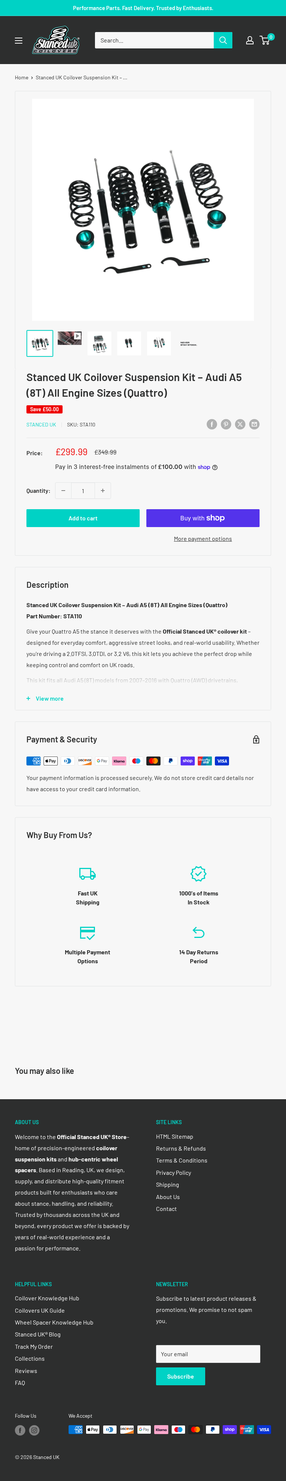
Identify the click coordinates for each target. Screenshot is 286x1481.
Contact (166, 1208)
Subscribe (180, 1376)
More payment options (203, 538)
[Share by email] (254, 423)
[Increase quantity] (103, 490)
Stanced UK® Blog (38, 1334)
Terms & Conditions (181, 1160)
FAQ (20, 1382)
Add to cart (83, 517)
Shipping (167, 1184)
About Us (168, 1196)
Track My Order (34, 1346)
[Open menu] (18, 41)
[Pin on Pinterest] (226, 423)
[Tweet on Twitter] (240, 423)
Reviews (26, 1370)
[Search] (223, 40)
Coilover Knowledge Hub (47, 1297)
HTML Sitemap (174, 1136)
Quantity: (38, 490)
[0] (265, 40)
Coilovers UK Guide (40, 1310)
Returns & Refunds (181, 1148)
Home (21, 77)
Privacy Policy (173, 1172)
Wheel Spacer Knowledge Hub (54, 1322)
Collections (30, 1358)
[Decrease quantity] (63, 490)
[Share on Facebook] (212, 423)
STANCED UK (41, 424)
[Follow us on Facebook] (20, 1430)
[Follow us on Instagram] (34, 1430)
